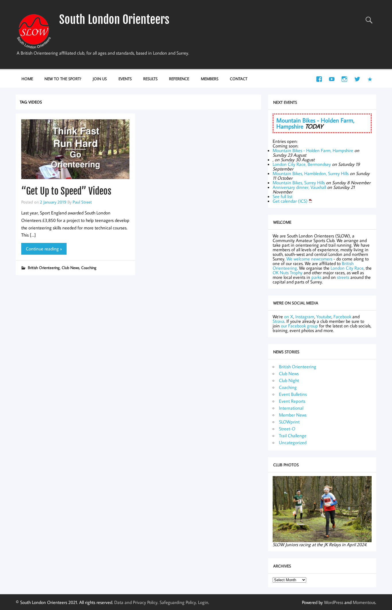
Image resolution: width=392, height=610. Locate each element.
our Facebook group (299, 326)
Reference (179, 78)
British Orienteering (44, 267)
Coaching (88, 267)
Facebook (342, 316)
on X (288, 316)
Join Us (100, 78)
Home (27, 78)
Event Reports (292, 401)
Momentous (364, 602)
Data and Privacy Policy (136, 602)
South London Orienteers (114, 19)
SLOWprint (289, 422)
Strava (278, 321)
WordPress (333, 602)
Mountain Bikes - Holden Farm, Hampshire (313, 150)
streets (343, 277)
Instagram (304, 316)
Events (125, 78)
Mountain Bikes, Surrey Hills (299, 182)
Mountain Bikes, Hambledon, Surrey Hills (311, 173)
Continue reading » (44, 249)
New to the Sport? (62, 78)
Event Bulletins (293, 394)
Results (150, 78)
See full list (282, 196)
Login (203, 602)
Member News (292, 415)
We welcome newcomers (309, 259)
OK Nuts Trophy (287, 272)
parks (316, 277)
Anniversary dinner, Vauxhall (299, 187)
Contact (238, 78)
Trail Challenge (292, 435)
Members (209, 78)
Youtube (323, 316)
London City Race (347, 268)
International (291, 408)
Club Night (289, 380)
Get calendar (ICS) (290, 201)
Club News (70, 267)
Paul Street (82, 202)
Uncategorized (292, 442)
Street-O (287, 428)
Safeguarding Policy (178, 602)
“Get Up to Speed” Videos (66, 191)
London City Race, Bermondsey (302, 164)
